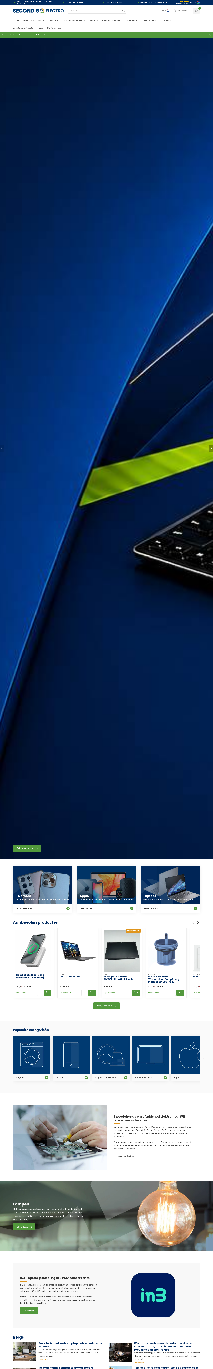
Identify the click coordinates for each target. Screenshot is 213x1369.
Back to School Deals (23, 28)
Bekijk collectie (104, 1005)
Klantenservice (54, 28)
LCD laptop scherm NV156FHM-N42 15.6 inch (118, 978)
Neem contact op (126, 1156)
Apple (41, 20)
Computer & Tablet (111, 20)
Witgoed (54, 20)
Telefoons (27, 20)
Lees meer (29, 1310)
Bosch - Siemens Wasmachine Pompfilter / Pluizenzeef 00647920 (163, 979)
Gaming (166, 20)
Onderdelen (131, 20)
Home (16, 20)
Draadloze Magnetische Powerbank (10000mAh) (29, 976)
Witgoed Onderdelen (73, 20)
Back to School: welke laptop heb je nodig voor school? (70, 1344)
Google (47, 34)
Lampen (92, 20)
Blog (41, 28)
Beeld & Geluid (150, 20)
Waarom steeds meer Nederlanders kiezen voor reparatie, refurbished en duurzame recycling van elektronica (163, 1346)
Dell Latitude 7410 (70, 976)
